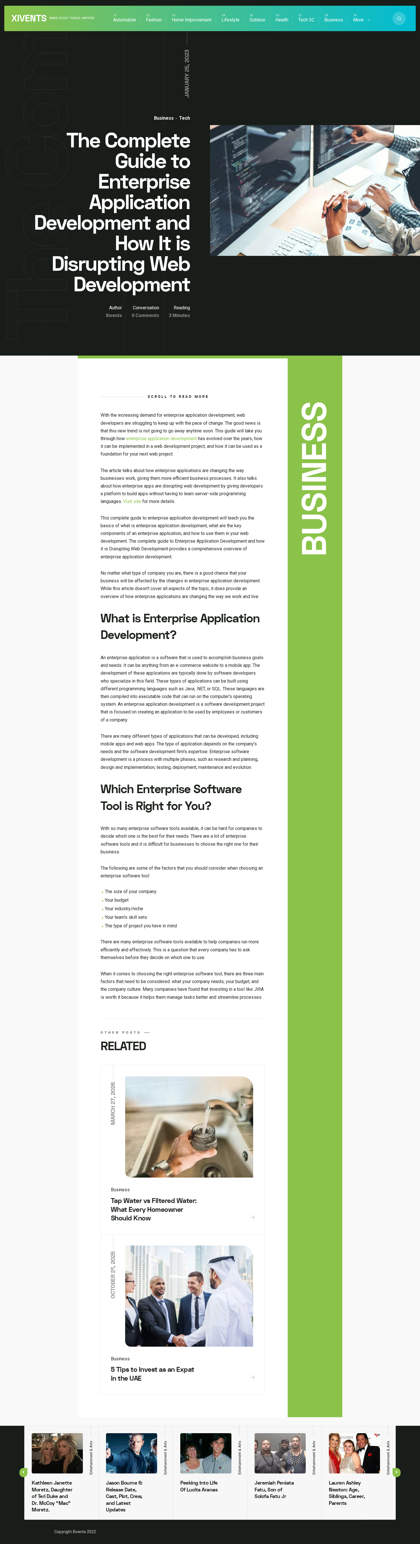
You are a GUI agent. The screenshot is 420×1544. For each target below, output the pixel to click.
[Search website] (399, 18)
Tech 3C (306, 20)
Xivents (29, 18)
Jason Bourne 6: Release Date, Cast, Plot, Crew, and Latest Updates (124, 1496)
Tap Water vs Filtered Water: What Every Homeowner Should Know (154, 1209)
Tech (184, 118)
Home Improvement (191, 20)
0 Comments (145, 315)
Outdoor (257, 20)
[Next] (397, 1472)
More (358, 20)
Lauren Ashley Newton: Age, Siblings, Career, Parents (347, 1493)
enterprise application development (161, 438)
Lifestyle (230, 20)
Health (281, 20)
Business (333, 20)
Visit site (132, 501)
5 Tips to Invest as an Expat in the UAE (152, 1374)
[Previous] (23, 1472)
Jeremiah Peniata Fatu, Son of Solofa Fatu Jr (274, 1489)
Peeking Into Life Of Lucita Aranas (199, 1486)
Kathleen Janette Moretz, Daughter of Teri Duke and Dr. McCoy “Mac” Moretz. (52, 1496)
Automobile (124, 20)
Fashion (154, 20)
